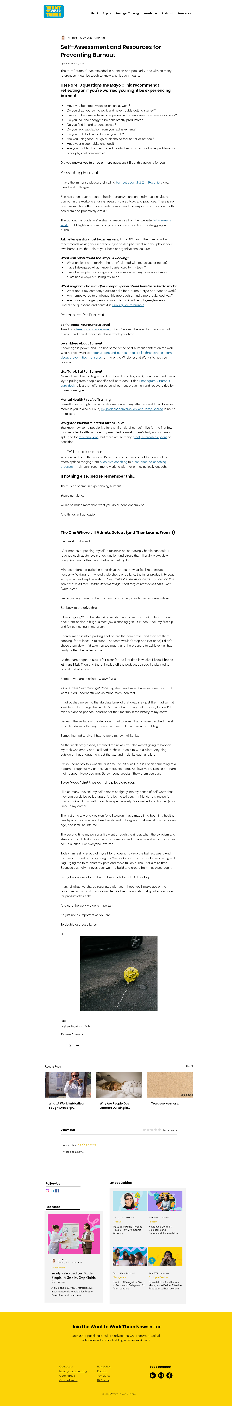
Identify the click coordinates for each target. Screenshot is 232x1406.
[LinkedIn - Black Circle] (153, 1375)
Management (58, 1267)
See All (189, 1066)
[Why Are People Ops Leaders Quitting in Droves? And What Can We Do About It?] (119, 1085)
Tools (87, 1026)
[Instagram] (47, 1190)
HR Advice (103, 1380)
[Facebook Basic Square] (57, 1190)
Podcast (117, 1221)
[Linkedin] (52, 1190)
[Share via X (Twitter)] (69, 1045)
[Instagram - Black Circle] (161, 1375)
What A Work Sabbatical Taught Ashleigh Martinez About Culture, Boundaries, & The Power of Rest (67, 1105)
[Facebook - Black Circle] (169, 1375)
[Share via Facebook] (62, 1045)
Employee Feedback (159, 1277)
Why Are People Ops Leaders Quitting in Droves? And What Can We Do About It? (117, 1105)
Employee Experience (71, 1026)
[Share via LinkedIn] (77, 1045)
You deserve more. (165, 1103)
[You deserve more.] (170, 1085)
